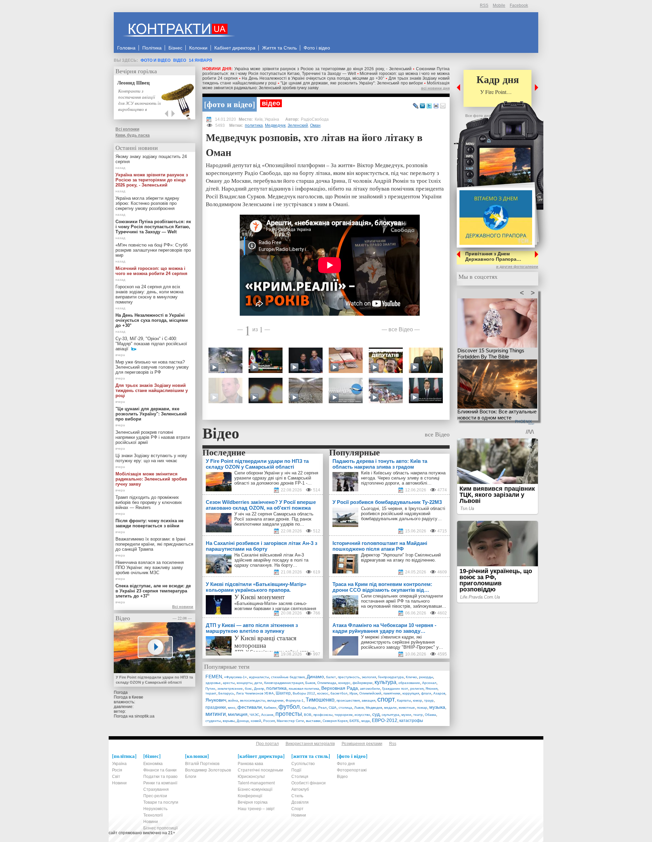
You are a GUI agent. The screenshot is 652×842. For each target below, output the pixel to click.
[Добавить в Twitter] (429, 106)
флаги (426, 693)
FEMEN (213, 676)
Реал (322, 707)
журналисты (259, 677)
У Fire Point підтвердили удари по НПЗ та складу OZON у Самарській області (154, 679)
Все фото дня (478, 116)
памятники (391, 693)
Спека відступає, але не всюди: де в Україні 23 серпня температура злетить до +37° (153, 591)
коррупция (410, 693)
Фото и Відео (155, 60)
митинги (215, 714)
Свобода (309, 707)
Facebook (519, 5)
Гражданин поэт (395, 688)
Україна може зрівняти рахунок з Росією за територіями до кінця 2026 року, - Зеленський (323, 68)
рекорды (426, 677)
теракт (210, 693)
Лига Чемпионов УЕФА (255, 693)
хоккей (256, 721)
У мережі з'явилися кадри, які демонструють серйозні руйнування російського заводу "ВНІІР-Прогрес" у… (402, 642)
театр (418, 715)
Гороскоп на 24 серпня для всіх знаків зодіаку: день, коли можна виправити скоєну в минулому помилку (149, 294)
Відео (179, 60)
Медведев (374, 707)
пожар (422, 707)
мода (365, 721)
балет (331, 677)
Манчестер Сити (290, 721)
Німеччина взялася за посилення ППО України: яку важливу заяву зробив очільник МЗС (149, 567)
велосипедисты (252, 700)
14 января (200, 60)
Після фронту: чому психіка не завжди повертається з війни (149, 523)
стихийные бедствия (288, 677)
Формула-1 (295, 700)
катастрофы (411, 720)
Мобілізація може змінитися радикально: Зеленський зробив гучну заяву (151, 479)
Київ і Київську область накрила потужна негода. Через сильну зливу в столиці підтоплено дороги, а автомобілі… (403, 478)
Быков (310, 683)
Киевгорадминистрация (283, 683)
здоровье (213, 683)
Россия (269, 721)
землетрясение (230, 688)
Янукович (215, 700)
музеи (406, 715)
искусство (362, 715)
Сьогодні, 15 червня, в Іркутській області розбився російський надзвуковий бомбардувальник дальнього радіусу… (403, 513)
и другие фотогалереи (517, 267)
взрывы (229, 721)
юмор (417, 700)
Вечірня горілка (136, 71)
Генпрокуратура (391, 677)
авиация (368, 700)
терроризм (343, 715)
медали (390, 707)
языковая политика (304, 688)
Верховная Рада (339, 688)
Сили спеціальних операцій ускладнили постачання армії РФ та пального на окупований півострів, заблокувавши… (403, 601)
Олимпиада (326, 683)
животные (407, 707)
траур (429, 700)
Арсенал (429, 683)
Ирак (353, 693)
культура (385, 682)
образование (409, 683)
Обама (430, 715)
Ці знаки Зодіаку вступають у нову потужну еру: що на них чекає (151, 458)
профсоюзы (322, 715)
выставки (313, 721)
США (333, 707)
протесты (288, 713)
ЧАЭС (254, 715)
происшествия (348, 700)
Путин (210, 688)
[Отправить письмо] (443, 106)
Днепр (259, 688)
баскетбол (338, 693)
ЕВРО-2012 (384, 720)
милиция (238, 714)
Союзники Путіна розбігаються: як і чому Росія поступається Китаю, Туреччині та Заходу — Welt (326, 71)
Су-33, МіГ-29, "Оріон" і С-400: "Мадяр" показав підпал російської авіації (151, 343)
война (233, 700)
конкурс (344, 683)
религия (416, 688)
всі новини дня (435, 88)
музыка (437, 707)
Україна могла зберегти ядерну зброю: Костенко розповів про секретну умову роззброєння (147, 203)
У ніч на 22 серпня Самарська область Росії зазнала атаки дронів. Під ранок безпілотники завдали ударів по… (273, 519)
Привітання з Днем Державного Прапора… (493, 256)
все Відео (400, 329)
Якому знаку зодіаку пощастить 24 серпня (151, 159)
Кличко (411, 677)
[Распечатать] (436, 106)
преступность (349, 677)
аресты (229, 683)
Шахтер (283, 693)
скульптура (390, 715)
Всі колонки (127, 129)
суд (376, 714)
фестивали (249, 707)
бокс (248, 688)
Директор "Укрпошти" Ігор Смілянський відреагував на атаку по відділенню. (401, 557)
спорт (386, 699)
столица (345, 707)
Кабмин (270, 707)
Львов (359, 707)
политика (254, 125)
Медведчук (275, 125)
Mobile (499, 5)
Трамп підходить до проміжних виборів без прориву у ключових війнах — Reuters (148, 502)
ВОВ (307, 715)
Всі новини (182, 607)
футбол (289, 706)
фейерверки (362, 683)
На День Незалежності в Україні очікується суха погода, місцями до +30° (313, 78)
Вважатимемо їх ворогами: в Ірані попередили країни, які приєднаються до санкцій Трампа (154, 544)
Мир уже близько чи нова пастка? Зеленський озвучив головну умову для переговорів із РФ (152, 367)
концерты (244, 683)
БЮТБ (354, 721)
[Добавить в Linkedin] (422, 106)
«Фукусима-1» (235, 677)
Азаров (439, 693)
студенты (213, 721)
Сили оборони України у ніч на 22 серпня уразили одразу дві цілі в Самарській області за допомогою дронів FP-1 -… (276, 478)
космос (322, 693)
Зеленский (298, 125)
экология (369, 677)
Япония (431, 688)
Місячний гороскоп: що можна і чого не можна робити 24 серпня (151, 271)
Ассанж (267, 715)
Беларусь (226, 693)
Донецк (243, 721)
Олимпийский (370, 693)
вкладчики (275, 700)
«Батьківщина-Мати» (255, 603)
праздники (215, 707)
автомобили (370, 688)
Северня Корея (335, 721)
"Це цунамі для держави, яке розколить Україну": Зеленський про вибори (351, 83)
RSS (484, 5)
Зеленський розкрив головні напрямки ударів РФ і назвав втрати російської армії (152, 437)
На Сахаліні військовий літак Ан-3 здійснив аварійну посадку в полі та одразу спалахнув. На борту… (271, 560)
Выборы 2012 (304, 693)
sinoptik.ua (144, 716)
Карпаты (404, 700)
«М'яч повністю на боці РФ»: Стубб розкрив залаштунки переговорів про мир (153, 250)
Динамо (315, 676)
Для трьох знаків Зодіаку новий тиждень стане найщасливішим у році (151, 390)
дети (258, 683)
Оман (315, 125)
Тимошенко (320, 700)
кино (231, 707)
